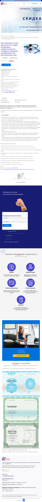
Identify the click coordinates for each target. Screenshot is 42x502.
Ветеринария (11, 36)
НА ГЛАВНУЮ (11, 3)
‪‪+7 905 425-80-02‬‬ (14, 167)
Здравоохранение (13, 57)
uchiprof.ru (24, 482)
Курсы (6, 36)
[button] (21, 355)
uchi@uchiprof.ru (5, 480)
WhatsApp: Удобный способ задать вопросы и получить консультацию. (19, 169)
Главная (2, 36)
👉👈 (21, 0)
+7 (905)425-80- (7, 476)
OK (23, 500)
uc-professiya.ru (19, 484)
